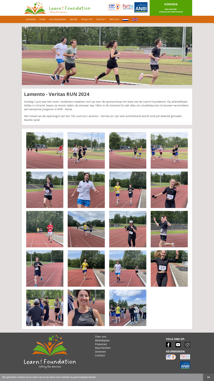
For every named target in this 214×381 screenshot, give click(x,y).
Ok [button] (208, 377)
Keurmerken (102, 348)
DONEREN (31, 19)
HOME (42, 19)
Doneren (100, 351)
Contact (100, 355)
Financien (101, 344)
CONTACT (101, 19)
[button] (171, 8)
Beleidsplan (102, 340)
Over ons (100, 336)
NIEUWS (73, 19)
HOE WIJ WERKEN (57, 19)
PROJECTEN (86, 19)
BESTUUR (114, 19)
